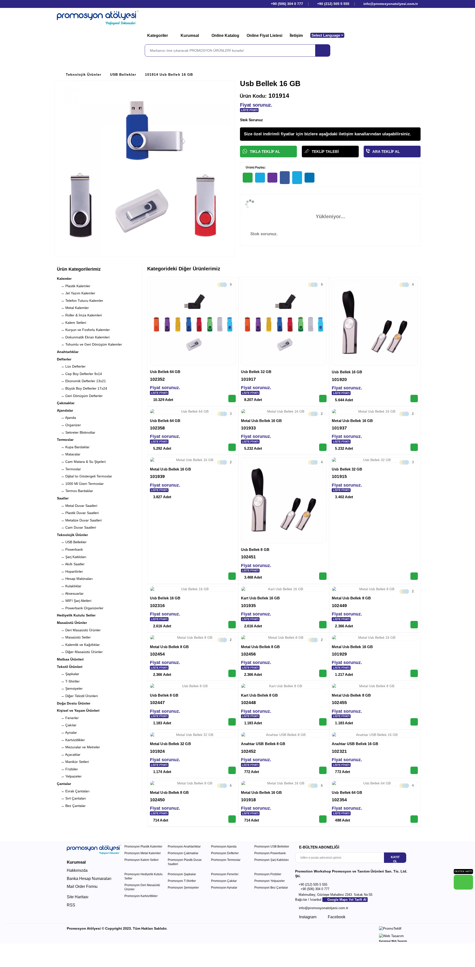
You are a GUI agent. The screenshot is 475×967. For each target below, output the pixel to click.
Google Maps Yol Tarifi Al (346, 899)
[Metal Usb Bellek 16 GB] (284, 411)
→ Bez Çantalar (71, 806)
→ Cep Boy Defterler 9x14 (79, 374)
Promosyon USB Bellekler (271, 846)
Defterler (64, 359)
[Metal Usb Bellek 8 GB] (375, 589)
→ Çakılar (66, 725)
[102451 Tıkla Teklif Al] (323, 576)
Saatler (63, 498)
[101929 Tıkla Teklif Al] (414, 673)
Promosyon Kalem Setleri (141, 860)
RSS (71, 905)
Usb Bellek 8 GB (255, 549)
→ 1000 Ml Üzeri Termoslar (80, 484)
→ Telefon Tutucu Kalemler (80, 301)
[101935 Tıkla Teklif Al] (323, 624)
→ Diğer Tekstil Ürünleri (77, 696)
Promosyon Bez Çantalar (271, 887)
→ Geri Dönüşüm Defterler (80, 396)
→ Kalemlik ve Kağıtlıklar (78, 645)
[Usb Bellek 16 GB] (375, 323)
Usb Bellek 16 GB (347, 372)
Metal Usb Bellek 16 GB (261, 421)
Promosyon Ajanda (224, 846)
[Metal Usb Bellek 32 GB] (193, 735)
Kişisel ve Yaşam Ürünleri (78, 710)
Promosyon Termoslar (225, 860)
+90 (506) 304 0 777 (286, 4)
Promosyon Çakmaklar (183, 853)
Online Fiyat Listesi (264, 35)
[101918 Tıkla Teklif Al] (323, 819)
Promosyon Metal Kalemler (142, 853)
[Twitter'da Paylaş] (297, 177)
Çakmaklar (65, 403)
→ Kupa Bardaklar (73, 447)
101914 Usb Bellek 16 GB (169, 74)
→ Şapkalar (68, 674)
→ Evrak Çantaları (73, 791)
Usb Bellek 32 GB (256, 372)
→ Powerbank (70, 549)
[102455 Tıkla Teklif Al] (414, 722)
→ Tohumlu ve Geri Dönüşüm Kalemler (89, 344)
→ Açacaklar (68, 754)
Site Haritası (77, 897)
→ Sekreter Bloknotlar (76, 432)
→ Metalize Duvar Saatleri (79, 520)
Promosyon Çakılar (224, 881)
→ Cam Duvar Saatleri (76, 527)
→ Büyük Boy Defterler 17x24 (82, 388)
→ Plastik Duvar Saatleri (78, 513)
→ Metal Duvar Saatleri (77, 506)
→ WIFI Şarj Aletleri (74, 601)
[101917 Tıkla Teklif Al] (323, 398)
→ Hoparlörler (70, 571)
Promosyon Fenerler (224, 874)
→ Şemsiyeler (70, 688)
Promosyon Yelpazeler (269, 881)
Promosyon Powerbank (270, 853)
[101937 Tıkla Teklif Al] (414, 447)
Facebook (336, 917)
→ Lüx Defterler (71, 366)
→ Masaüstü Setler (74, 637)
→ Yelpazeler (69, 776)
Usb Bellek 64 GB (165, 372)
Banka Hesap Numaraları (89, 878)
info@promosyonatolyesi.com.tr (390, 4)
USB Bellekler (123, 74)
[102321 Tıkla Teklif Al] (414, 770)
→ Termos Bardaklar (75, 491)
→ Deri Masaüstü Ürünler (79, 630)
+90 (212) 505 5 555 (333, 4)
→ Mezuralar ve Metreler (78, 747)
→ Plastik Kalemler (73, 286)
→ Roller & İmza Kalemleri (79, 315)
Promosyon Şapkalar (182, 874)
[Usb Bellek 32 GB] (284, 323)
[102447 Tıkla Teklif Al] (232, 722)
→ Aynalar (67, 732)
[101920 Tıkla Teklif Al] (414, 398)
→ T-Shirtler (68, 681)
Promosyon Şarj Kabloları (271, 860)
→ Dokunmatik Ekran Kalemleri (83, 337)
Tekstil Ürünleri (69, 667)
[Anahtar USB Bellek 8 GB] (284, 735)
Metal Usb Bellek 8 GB (351, 598)
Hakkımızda (77, 870)
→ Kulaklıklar (69, 586)
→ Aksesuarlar (70, 593)
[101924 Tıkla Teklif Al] (232, 770)
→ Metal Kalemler (73, 308)
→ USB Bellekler (72, 542)
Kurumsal (190, 35)
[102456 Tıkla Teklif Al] (323, 673)
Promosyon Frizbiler (267, 874)
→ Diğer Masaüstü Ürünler (80, 652)
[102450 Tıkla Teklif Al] (232, 819)
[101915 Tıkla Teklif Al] (414, 576)
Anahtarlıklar (67, 352)
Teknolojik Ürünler (83, 74)
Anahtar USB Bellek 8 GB (263, 744)
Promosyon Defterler (225, 853)
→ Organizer (69, 425)
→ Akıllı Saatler (71, 564)
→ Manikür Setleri (73, 762)
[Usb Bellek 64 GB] (193, 323)
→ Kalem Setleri (71, 323)
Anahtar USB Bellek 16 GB (355, 744)
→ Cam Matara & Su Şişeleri (81, 462)
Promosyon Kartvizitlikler (141, 896)
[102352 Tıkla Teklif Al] (232, 398)
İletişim (296, 35)
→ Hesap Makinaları (75, 579)
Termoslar (65, 440)
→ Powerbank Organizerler (80, 608)
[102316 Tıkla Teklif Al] (232, 624)
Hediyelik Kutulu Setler (76, 615)
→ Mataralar (68, 454)
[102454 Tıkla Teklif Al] (232, 673)
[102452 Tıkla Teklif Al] (323, 770)
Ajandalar (65, 410)
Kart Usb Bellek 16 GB (260, 598)
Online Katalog (225, 35)
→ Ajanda (66, 418)
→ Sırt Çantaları (71, 798)
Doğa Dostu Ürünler (73, 703)
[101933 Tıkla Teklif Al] (323, 447)
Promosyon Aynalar (224, 887)
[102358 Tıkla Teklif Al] (232, 447)
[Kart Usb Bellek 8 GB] (284, 686)
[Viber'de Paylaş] (272, 178)
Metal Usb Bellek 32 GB (170, 744)
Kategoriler (158, 35)
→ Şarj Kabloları (71, 557)
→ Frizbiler (67, 769)
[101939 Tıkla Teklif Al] (232, 576)
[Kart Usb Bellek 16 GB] (284, 589)
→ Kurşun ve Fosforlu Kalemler (83, 330)
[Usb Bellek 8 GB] (284, 500)
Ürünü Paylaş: (255, 167)
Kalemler (64, 279)
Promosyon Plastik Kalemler (143, 846)
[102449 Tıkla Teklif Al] (414, 624)
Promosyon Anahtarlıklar (184, 846)
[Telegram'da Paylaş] (260, 178)
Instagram (307, 917)
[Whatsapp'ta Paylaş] (248, 178)
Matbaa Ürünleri (70, 659)
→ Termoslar (69, 469)
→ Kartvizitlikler (71, 740)
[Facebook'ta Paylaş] (285, 177)
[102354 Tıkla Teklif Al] (414, 819)
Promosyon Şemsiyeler (183, 887)
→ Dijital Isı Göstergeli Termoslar (84, 476)
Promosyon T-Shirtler (182, 881)
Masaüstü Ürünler (72, 623)
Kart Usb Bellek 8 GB (259, 695)
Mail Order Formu (82, 886)
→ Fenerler (68, 718)
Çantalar (64, 784)
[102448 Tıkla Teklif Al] (323, 722)
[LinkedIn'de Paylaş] (309, 178)
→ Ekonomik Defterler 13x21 (81, 381)
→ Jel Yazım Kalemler (76, 293)
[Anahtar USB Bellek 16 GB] (375, 735)
